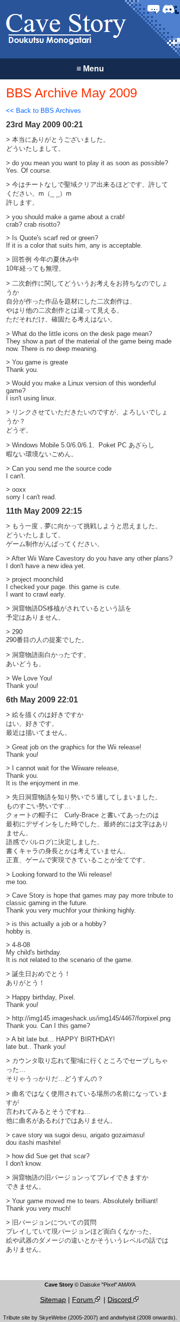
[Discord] (168, 9)
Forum (83, 1300)
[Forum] (153, 9)
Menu (90, 68)
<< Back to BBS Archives (43, 110)
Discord (121, 1300)
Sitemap (53, 1300)
